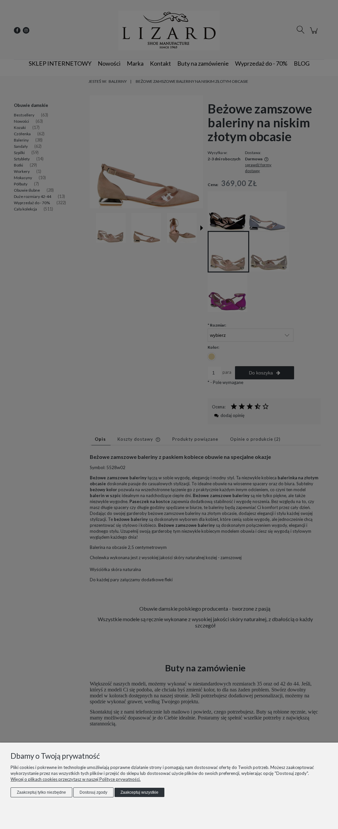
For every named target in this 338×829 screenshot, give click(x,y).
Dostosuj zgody (93, 792)
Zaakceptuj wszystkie (139, 792)
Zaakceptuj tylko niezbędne (41, 792)
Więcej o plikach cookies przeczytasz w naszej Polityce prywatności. (76, 779)
